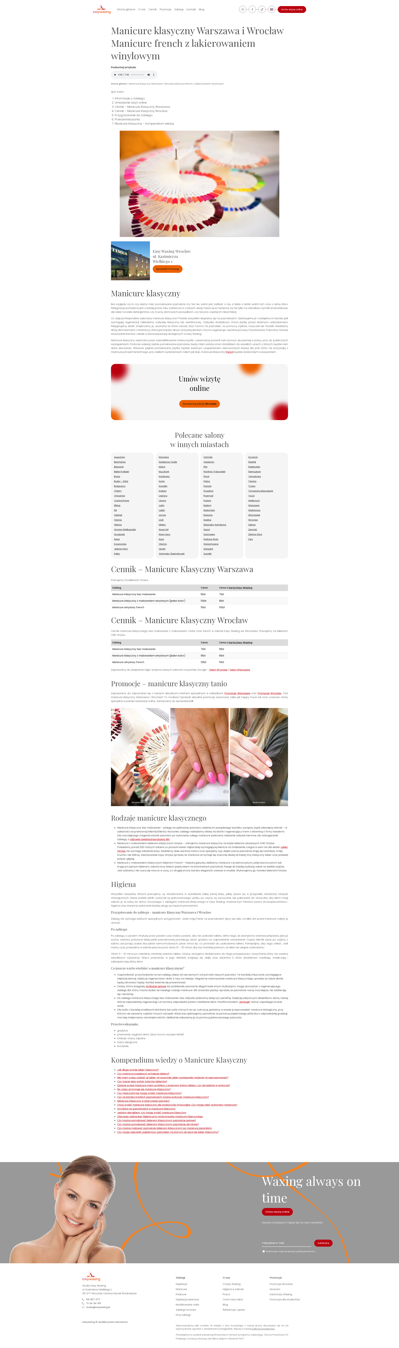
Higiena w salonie (233, 1289)
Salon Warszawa (240, 670)
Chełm (118, 491)
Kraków (162, 491)
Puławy (207, 500)
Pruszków (208, 491)
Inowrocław (120, 544)
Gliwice (118, 524)
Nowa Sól (163, 529)
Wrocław (253, 519)
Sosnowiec (209, 534)
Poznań (208, 486)
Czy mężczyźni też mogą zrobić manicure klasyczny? (149, 1093)
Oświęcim (209, 462)
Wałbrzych (254, 500)
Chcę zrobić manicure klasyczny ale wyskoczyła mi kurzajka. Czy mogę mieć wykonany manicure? (177, 1105)
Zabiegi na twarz (186, 1310)
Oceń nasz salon (233, 1299)
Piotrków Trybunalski (214, 471)
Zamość (252, 529)
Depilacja (181, 1284)
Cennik (153, 9)
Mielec (162, 524)
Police (207, 481)
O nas (141, 9)
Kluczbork (164, 471)
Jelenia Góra (121, 548)
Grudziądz (119, 534)
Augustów (119, 457)
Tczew (251, 486)
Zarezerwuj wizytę (199, 404)
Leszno (162, 500)
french (230, 352)
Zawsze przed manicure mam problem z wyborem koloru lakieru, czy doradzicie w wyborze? (173, 1085)
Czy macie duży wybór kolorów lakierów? (142, 1081)
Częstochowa (121, 500)
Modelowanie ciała (187, 1304)
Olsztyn (163, 544)
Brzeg (117, 476)
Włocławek (254, 515)
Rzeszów (208, 515)
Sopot (207, 529)
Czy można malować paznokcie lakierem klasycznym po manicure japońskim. (164, 1128)
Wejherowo (254, 510)
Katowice (164, 457)
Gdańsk (118, 515)
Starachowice (211, 544)
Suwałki (208, 553)
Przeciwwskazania (127, 119)
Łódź (161, 519)
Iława (117, 539)
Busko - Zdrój (121, 481)
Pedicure (181, 1294)
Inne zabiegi (183, 1315)
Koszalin (163, 486)
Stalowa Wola (211, 539)
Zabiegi (178, 9)
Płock (206, 476)
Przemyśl (208, 495)
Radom (207, 505)
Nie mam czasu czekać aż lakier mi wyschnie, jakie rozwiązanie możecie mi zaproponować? (172, 1077)
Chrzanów (119, 495)
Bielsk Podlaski (121, 471)
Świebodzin (254, 466)
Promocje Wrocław (269, 693)
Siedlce (207, 519)
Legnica (163, 495)
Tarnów (252, 481)
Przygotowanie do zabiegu (133, 115)
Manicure (181, 1289)
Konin (162, 481)
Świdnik (252, 462)
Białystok (119, 466)
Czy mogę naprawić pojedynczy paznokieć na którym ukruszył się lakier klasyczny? (168, 1132)
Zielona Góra (255, 534)
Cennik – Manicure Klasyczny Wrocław (141, 111)
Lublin (162, 510)
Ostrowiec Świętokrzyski (172, 553)
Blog (201, 9)
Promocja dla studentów (285, 1299)
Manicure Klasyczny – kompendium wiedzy (144, 124)
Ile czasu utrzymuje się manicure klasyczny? (144, 1089)
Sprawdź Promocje (167, 269)
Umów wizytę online (292, 9)
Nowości (275, 1289)
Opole (162, 548)
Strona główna (126, 9)
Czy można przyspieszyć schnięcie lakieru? (143, 1074)
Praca (226, 1294)
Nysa (161, 539)
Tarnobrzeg (254, 476)
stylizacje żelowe (156, 986)
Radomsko (209, 510)
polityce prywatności (263, 1328)
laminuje (245, 1002)
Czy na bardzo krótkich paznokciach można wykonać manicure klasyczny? (163, 1097)
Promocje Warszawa (237, 693)
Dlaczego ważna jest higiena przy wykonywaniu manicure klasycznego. (160, 1116)
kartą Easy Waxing (240, 588)
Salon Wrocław (218, 670)
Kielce (162, 466)
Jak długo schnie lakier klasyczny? (138, 1070)
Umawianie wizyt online (131, 102)
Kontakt (191, 9)
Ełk (115, 510)
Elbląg (117, 505)
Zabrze (252, 524)
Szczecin (253, 457)
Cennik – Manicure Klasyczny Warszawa (142, 107)
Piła (205, 466)
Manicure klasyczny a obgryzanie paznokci (143, 1101)
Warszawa (253, 505)
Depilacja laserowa (187, 1299)
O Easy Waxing (231, 1284)
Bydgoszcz (119, 486)
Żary (250, 539)
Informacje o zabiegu (130, 98)
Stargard (208, 548)
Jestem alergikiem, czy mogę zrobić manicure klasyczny (151, 1112)
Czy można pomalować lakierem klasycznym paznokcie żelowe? (156, 1120)
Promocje (165, 9)
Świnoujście (254, 471)
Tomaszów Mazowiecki (260, 491)
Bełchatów (120, 462)
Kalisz (117, 553)
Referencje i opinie (234, 1310)
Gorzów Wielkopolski (125, 529)
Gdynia (118, 519)
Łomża (162, 515)
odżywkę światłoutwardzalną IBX (150, 839)
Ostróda (208, 457)
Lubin (161, 505)
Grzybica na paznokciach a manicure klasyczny (146, 1109)
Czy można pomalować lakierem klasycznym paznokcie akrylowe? (158, 1124)
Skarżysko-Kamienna (215, 524)
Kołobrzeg (164, 476)
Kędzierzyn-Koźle (168, 462)
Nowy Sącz (164, 534)
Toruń (251, 495)
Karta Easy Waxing (281, 1294)
